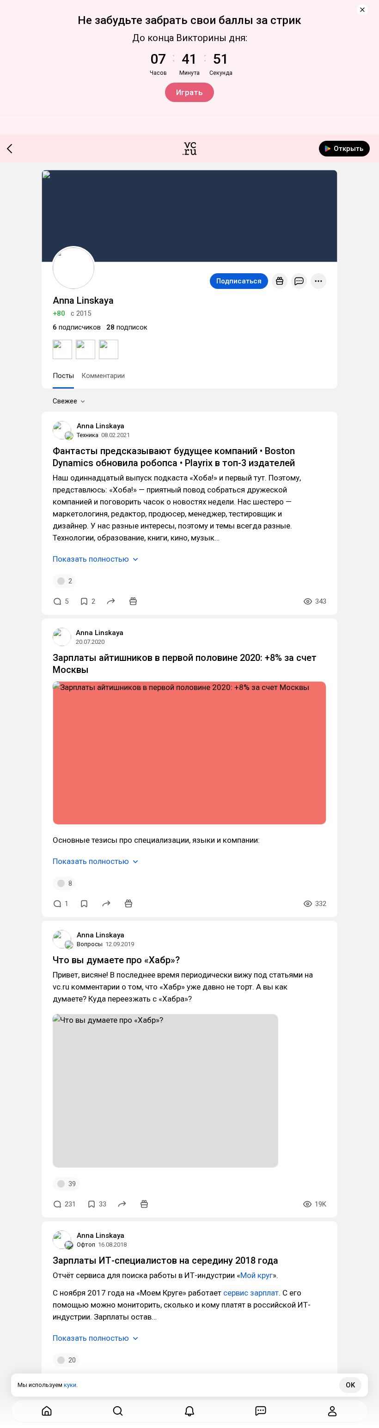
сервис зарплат (251, 1292)
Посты (63, 376)
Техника (87, 435)
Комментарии (103, 376)
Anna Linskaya (100, 426)
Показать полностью (91, 559)
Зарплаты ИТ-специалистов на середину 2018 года (165, 1260)
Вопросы (90, 944)
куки (70, 1384)
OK (350, 1385)
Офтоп (86, 1244)
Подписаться (239, 281)
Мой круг (256, 1275)
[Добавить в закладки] (84, 903)
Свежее (65, 401)
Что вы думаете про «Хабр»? (116, 960)
